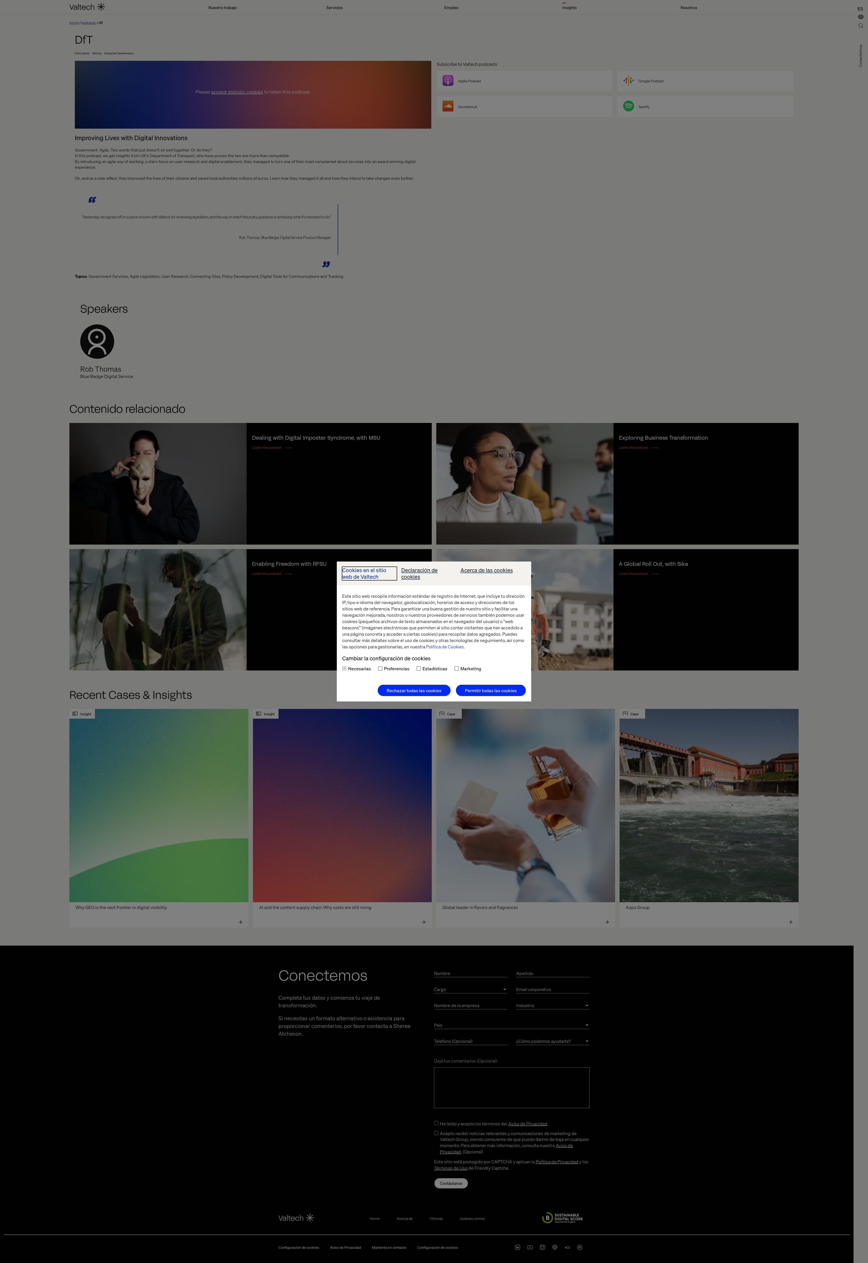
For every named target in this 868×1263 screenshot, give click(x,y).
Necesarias (359, 668)
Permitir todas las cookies (491, 690)
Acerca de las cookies (486, 570)
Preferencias (396, 668)
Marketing (470, 668)
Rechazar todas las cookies (414, 690)
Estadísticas (434, 668)
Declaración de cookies (419, 573)
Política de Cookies (445, 646)
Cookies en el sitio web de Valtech (364, 573)
